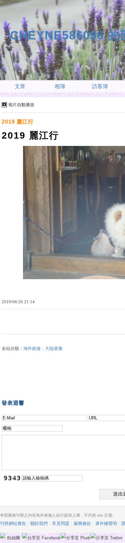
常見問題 (60, 523)
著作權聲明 (106, 523)
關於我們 (39, 523)
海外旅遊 (32, 348)
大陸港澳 (53, 348)
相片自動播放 (21, 104)
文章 (20, 86)
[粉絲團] (2, 535)
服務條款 (82, 523)
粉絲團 (13, 537)
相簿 (60, 86)
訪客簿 (100, 86)
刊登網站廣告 (13, 523)
